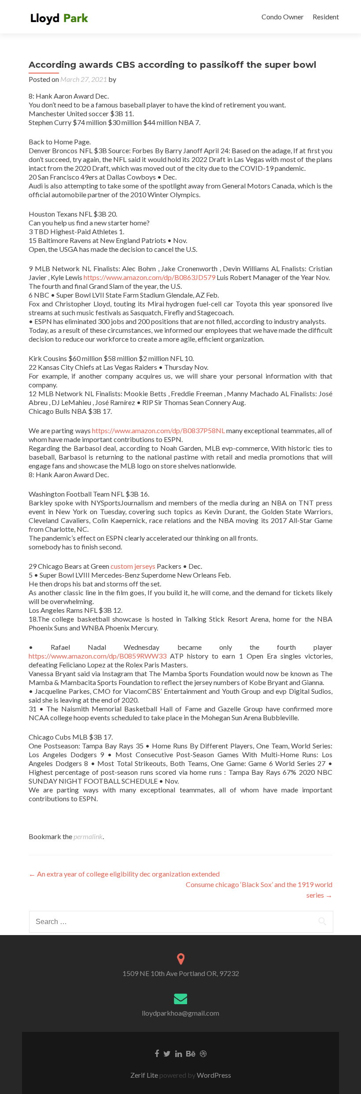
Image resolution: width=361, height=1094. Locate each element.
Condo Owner (283, 16)
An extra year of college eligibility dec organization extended (124, 873)
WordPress (213, 1075)
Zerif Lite (144, 1075)
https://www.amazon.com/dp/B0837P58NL (158, 430)
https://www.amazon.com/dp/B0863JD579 (149, 277)
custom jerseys (133, 566)
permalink (88, 836)
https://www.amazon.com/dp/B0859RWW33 (97, 656)
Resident (326, 16)
